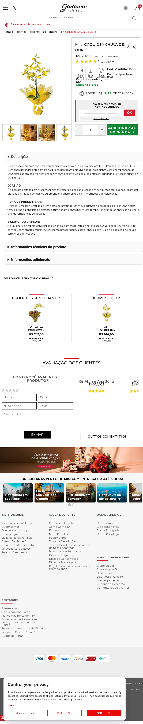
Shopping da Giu (108, 569)
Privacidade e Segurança (65, 551)
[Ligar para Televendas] (16, 8)
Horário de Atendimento (17, 545)
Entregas (55, 530)
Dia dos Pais (104, 523)
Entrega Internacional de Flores (22, 628)
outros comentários (107, 437)
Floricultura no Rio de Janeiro (110, 496)
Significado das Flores (15, 612)
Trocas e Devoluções (63, 541)
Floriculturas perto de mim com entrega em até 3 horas (72, 479)
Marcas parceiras (108, 580)
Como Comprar (59, 526)
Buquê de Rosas (12, 635)
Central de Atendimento (65, 523)
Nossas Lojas (9, 534)
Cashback (125, 8)
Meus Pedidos (58, 534)
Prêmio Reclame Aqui (16, 541)
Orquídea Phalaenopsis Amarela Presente (36, 328)
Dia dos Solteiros (108, 526)
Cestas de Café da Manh (18, 632)
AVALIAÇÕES (107, 62)
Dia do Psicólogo (108, 534)
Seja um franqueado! (15, 552)
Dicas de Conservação (63, 558)
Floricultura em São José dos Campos (47, 494)
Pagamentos (57, 537)
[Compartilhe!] (134, 47)
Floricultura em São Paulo (16, 496)
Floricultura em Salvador (79, 496)
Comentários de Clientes (113, 587)
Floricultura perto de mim (18, 615)
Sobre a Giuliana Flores (16, 523)
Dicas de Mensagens (62, 562)
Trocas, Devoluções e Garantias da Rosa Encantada (69, 546)
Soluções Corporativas (16, 548)
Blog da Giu (104, 573)
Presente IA (9, 608)
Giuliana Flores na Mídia (16, 537)
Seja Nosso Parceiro (110, 576)
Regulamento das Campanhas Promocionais (69, 567)
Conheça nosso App (14, 530)
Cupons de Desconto (111, 584)
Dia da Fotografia (108, 530)
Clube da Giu (105, 565)
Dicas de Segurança (62, 555)
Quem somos (10, 526)
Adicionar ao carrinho (122, 130)
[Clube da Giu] (71, 472)
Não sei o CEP (101, 118)
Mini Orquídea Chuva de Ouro (106, 328)
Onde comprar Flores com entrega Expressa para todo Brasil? (19, 622)
